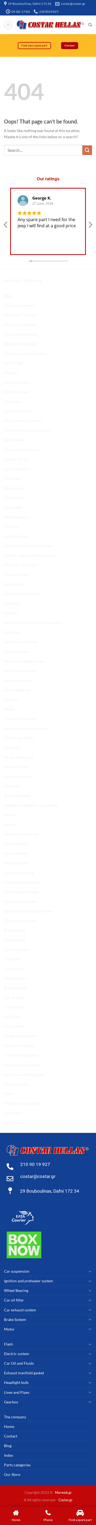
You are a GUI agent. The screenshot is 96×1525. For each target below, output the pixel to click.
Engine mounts (16, 536)
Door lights (13, 1113)
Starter (9, 815)
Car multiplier (15, 843)
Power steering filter (21, 1036)
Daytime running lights (23, 1103)
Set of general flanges (21, 892)
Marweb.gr (63, 1492)
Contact (10, 1436)
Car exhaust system (20, 920)
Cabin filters (14, 1007)
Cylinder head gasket (21, 1055)
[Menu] (8, 25)
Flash (8, 1094)
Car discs (11, 603)
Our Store (12, 959)
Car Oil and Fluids (19, 738)
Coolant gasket (16, 1084)
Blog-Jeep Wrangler (20, 343)
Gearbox (11, 699)
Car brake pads (16, 949)
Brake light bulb (17, 795)
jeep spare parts (17, 382)
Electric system (16, 651)
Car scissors (14, 1122)
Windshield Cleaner (20, 670)
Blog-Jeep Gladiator (20, 324)
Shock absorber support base (28, 545)
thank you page (16, 391)
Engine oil (12, 747)
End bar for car (16, 459)
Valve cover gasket (19, 1045)
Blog (7, 295)
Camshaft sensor (18, 411)
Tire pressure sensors (21, 449)
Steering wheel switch (22, 593)
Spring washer (15, 853)
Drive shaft (13, 507)
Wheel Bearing (16, 863)
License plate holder (20, 901)
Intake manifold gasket (22, 1065)
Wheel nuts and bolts (21, 834)
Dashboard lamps (18, 776)
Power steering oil (19, 757)
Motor (9, 709)
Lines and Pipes (16, 574)
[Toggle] (90, 1271)
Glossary (11, 372)
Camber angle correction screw (30, 555)
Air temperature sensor (23, 420)
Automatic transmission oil (26, 728)
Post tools (12, 632)
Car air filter (14, 997)
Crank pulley (14, 968)
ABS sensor (13, 401)
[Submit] (87, 150)
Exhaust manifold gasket (24, 1074)
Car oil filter (14, 1026)
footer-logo (13, 363)
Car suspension (16, 469)
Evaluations (13, 497)
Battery (10, 824)
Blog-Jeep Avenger (19, 305)
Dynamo (11, 613)
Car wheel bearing (19, 872)
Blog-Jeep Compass (20, 315)
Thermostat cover (18, 680)
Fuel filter (12, 1016)
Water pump (14, 488)
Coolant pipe (14, 940)
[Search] (90, 25)
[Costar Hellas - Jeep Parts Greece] (50, 25)
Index (8, 1455)
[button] (90, 226)
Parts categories (17, 690)
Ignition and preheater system (28, 911)
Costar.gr (65, 1500)
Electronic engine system (24, 661)
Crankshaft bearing (20, 718)
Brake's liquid (15, 988)
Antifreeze (12, 478)
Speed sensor (15, 439)
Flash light (12, 786)
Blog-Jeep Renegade (20, 334)
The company (15, 1417)
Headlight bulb (16, 767)
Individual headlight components (31, 805)
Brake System (15, 930)
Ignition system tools (21, 641)
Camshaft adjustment (21, 882)
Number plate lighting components (33, 622)
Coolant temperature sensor (27, 430)
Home (9, 1426)
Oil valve (11, 526)
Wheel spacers (16, 517)
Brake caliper (15, 584)
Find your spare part (21, 565)
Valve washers (15, 978)
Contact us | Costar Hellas (25, 353)
